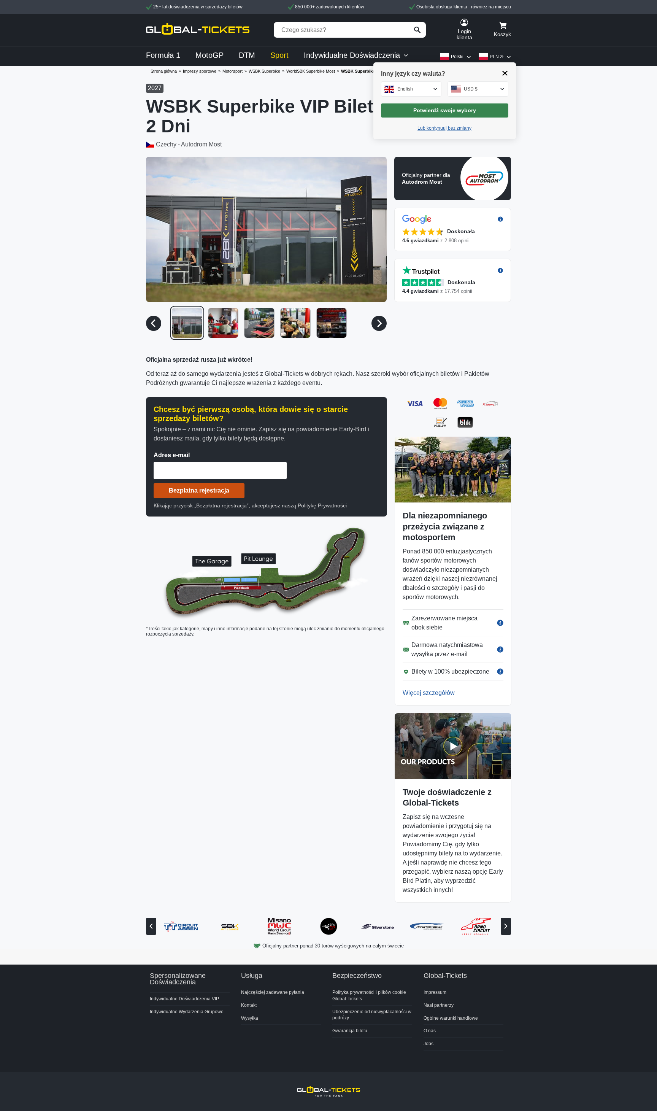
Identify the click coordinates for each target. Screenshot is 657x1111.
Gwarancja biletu (349, 1030)
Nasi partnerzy (439, 1005)
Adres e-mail (172, 455)
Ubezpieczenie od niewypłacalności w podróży (371, 1015)
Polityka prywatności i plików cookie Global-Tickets (369, 995)
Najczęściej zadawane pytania (272, 992)
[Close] (505, 73)
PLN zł (496, 56)
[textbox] (411, 89)
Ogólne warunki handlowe (451, 1018)
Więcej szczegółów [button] (429, 693)
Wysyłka (249, 1018)
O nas (430, 1030)
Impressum (435, 992)
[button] (266, 229)
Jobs (428, 1043)
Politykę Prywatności (322, 505)
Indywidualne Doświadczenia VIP (184, 998)
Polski (457, 56)
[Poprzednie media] (153, 323)
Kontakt (249, 1005)
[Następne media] (379, 323)
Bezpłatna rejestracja (199, 490)
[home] (197, 30)
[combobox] (411, 89)
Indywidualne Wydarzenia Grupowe (187, 1011)
